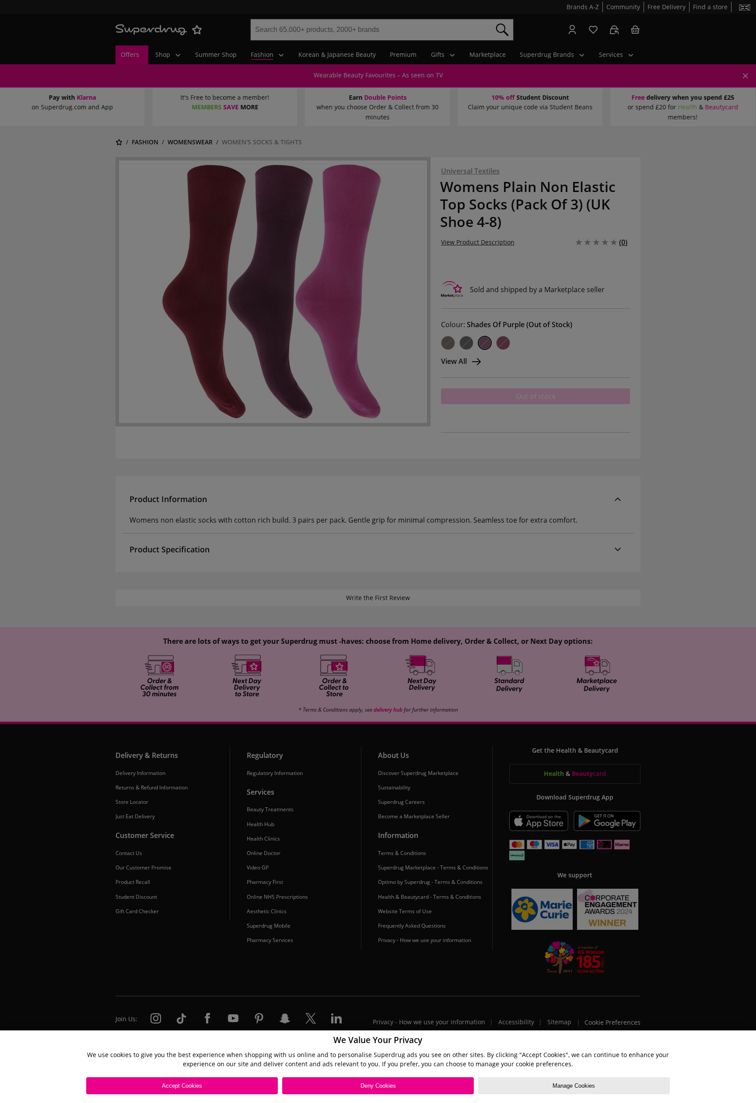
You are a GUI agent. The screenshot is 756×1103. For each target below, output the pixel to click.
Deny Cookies (378, 1085)
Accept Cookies (182, 1085)
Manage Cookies (574, 1085)
